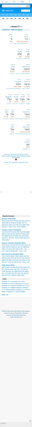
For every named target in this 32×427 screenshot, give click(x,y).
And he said (12, 262)
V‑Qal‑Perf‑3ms (26, 58)
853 (27, 94)
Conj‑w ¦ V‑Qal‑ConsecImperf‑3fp (23, 73)
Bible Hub (5, 295)
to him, (27, 225)
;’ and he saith (18, 238)
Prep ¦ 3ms (12, 118)
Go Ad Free (3, 423)
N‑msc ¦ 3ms (15, 103)
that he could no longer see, (15, 223)
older (3, 249)
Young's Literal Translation (11, 230)
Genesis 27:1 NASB (8, 285)
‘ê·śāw (23, 96)
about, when (15, 256)
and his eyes (20, 221)
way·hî (26, 36)
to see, (22, 258)
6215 (22, 94)
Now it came (6, 256)
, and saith (24, 236)
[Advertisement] (16, 199)
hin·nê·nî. (27, 142)
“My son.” (5, 227)
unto (3, 238)
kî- (11, 36)
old (14, 221)
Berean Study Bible (9, 219)
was (11, 221)
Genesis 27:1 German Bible (15, 291)
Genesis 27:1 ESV (21, 283)
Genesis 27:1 (6, 281)
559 (27, 109)
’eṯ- (29, 96)
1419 (9, 94)
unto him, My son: (17, 273)
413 (12, 109)
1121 (16, 94)
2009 (27, 139)
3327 (19, 49)
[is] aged (27, 232)
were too (14, 258)
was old (26, 256)
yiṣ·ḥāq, (19, 51)
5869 (12, 64)
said (16, 249)
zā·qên (28, 51)
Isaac (8, 221)
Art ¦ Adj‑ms (9, 103)
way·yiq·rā (18, 81)
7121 (18, 79)
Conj (11, 43)
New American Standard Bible (12, 254)
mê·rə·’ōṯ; (27, 81)
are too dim (14, 234)
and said (22, 225)
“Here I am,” (13, 227)
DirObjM (28, 103)
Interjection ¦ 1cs (26, 148)
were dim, (17, 269)
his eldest (25, 271)
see (18, 247)
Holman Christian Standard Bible (14, 243)
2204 (27, 49)
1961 (25, 34)
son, (3, 273)
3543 (27, 64)
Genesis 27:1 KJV (23, 285)
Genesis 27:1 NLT (8, 283)
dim (18, 258)
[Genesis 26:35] (2, 196)
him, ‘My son (9, 238)
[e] (27, 34)
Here (21, 251)
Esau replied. (21, 227)
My (26, 249)
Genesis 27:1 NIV (18, 281)
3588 (10, 34)
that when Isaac (21, 267)
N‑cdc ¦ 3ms (12, 73)
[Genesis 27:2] (30, 196)
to (19, 249)
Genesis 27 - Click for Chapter (12, 30)
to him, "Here (21, 262)
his (20, 245)
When (4, 221)
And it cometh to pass (9, 232)
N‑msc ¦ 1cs (5, 118)
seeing (23, 234)
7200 (27, 79)
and (17, 245)
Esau (17, 225)
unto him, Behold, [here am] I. (15, 275)
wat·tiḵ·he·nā (26, 66)
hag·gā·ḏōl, (8, 96)
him (21, 249)
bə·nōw (16, 96)
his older (9, 225)
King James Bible (8, 265)
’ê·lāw (12, 112)
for (19, 234)
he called (24, 247)
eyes (22, 245)
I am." (28, 262)
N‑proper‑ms (19, 58)
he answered (13, 251)
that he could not (11, 247)
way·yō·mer (26, 112)
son (13, 225)
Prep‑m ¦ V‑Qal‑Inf (26, 88)
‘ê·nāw (13, 66)
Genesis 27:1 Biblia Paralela (11, 287)
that (17, 232)
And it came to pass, (9, 267)
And (6, 251)
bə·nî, (6, 112)
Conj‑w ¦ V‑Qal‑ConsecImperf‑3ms (21, 43)
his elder (15, 236)
